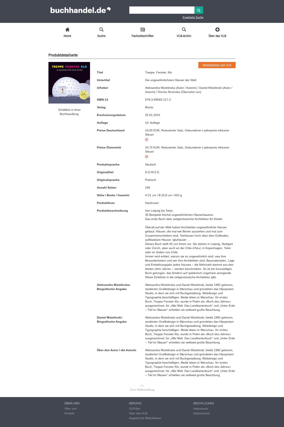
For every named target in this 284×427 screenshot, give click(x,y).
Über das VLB (138, 413)
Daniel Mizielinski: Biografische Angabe (112, 319)
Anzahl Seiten (106, 187)
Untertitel (103, 80)
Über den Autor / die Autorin (116, 350)
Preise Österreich (109, 147)
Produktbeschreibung (112, 210)
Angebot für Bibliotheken (145, 418)
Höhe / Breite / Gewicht (113, 195)
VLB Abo (134, 408)
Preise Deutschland (111, 130)
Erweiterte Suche (193, 17)
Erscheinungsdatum (111, 115)
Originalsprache (108, 179)
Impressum (200, 408)
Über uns (70, 408)
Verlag (101, 107)
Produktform (106, 203)
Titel (100, 72)
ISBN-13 (102, 99)
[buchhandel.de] (81, 11)
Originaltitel (105, 172)
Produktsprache (108, 164)
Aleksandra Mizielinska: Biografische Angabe (114, 287)
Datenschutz (201, 413)
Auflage (102, 122)
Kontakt (69, 413)
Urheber (102, 87)
